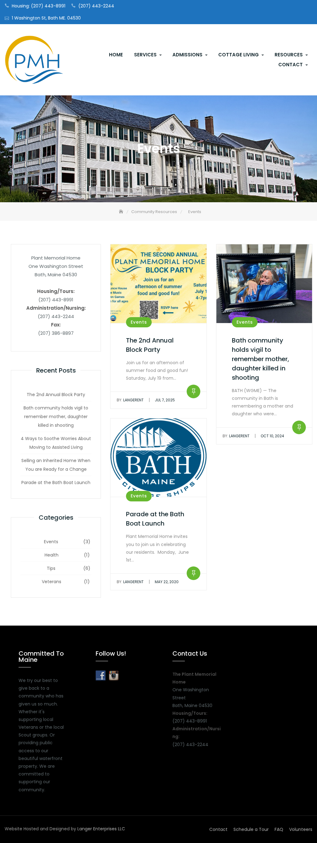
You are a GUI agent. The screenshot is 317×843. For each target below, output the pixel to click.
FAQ (279, 829)
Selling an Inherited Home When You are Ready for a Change (55, 464)
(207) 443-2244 (96, 6)
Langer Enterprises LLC (101, 829)
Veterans (51, 582)
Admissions (187, 54)
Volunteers (300, 829)
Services (145, 54)
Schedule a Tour (251, 829)
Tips (51, 568)
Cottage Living (238, 54)
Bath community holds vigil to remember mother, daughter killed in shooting (56, 416)
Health (52, 555)
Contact (290, 64)
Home (116, 54)
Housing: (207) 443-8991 (38, 6)
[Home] (122, 212)
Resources (289, 54)
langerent (130, 400)
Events (51, 542)
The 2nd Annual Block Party (56, 394)
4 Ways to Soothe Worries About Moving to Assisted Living (56, 442)
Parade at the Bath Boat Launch (55, 482)
